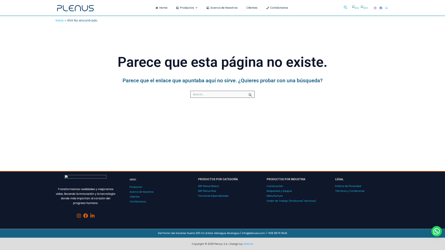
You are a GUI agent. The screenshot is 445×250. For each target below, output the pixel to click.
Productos (187, 8)
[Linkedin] (386, 8)
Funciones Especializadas (213, 196)
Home (163, 8)
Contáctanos (279, 8)
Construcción (275, 186)
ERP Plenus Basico (208, 186)
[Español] (355, 7)
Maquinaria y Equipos (279, 191)
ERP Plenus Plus (207, 191)
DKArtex (248, 244)
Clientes (251, 8)
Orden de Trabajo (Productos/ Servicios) (291, 201)
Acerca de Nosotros (224, 8)
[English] (364, 7)
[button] (346, 8)
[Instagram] (375, 8)
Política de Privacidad (348, 186)
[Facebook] (381, 8)
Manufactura (275, 196)
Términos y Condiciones (350, 191)
